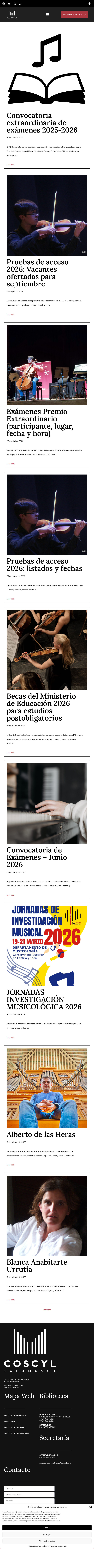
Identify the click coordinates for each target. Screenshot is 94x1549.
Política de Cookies (14, 1427)
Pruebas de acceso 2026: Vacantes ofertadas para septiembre (37, 272)
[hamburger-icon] (47, 14)
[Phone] (20, 3)
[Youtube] (9, 3)
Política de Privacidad (49, 1546)
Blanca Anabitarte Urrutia (37, 1265)
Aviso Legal (62, 1546)
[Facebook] (3, 3)
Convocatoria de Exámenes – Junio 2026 (37, 857)
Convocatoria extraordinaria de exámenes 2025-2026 (42, 122)
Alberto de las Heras (41, 1134)
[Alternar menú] (89, 3)
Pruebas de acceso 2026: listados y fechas (44, 564)
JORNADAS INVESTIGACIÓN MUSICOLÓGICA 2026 (44, 999)
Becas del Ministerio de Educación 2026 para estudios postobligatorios (41, 706)
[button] (90, 1507)
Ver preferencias (47, 1541)
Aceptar (47, 1527)
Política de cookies (34, 1546)
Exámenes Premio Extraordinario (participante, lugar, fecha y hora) (40, 422)
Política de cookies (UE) (16, 1433)
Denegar (47, 1534)
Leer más (10, 164)
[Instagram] (14, 3)
